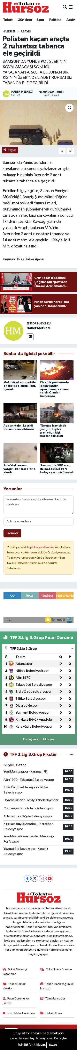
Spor (40, 20)
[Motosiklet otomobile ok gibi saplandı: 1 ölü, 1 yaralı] (20, 369)
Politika (55, 20)
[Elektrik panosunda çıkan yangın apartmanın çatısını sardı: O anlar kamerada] (57, 369)
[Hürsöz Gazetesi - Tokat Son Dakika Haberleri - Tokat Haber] (26, 7)
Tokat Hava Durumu (59, 969)
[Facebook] (27, 878)
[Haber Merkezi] (13, 330)
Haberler (9, 31)
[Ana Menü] (71, 7)
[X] (34, 878)
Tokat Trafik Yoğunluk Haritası (57, 986)
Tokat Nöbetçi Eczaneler (15, 971)
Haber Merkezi (38, 328)
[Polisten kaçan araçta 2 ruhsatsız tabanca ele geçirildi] (38, 122)
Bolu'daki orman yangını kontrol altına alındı (19, 469)
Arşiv (70, 20)
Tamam (53, 1045)
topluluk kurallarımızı (41, 547)
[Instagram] (42, 878)
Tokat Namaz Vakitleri (14, 986)
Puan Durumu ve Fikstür (16, 1001)
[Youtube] (49, 878)
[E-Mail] (30, 337)
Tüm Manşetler (55, 998)
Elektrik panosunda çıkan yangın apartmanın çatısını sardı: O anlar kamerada (54, 389)
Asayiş (26, 31)
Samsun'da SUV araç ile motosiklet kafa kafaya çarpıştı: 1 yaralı (57, 469)
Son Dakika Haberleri (21, 1013)
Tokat (8, 20)
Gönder (12, 533)
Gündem (24, 20)
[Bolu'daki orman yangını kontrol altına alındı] (20, 453)
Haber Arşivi (54, 1013)
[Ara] (65, 7)
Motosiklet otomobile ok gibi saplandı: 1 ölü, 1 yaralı (19, 386)
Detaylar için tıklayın (38, 739)
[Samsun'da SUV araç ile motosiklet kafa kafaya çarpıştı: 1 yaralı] (57, 453)
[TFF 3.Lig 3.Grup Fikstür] (72, 754)
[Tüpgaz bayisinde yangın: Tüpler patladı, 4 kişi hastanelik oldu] (57, 413)
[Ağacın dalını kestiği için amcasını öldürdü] (20, 413)
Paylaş (12, 150)
